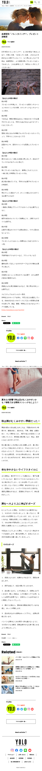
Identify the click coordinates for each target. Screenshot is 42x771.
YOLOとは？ (11, 754)
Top (3, 6)
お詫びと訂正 (27, 761)
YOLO (7, 6)
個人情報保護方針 (15, 761)
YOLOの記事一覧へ (21, 350)
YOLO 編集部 (21, 334)
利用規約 (29, 758)
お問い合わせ (21, 754)
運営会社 (31, 754)
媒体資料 (12, 758)
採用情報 (21, 758)
